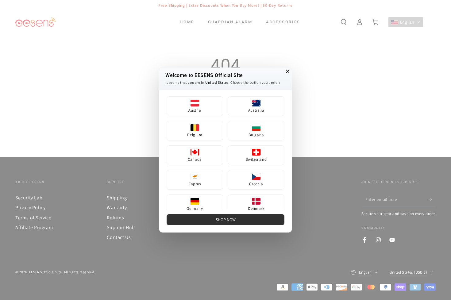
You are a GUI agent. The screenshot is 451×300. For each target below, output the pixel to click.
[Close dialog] (287, 71)
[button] (195, 106)
